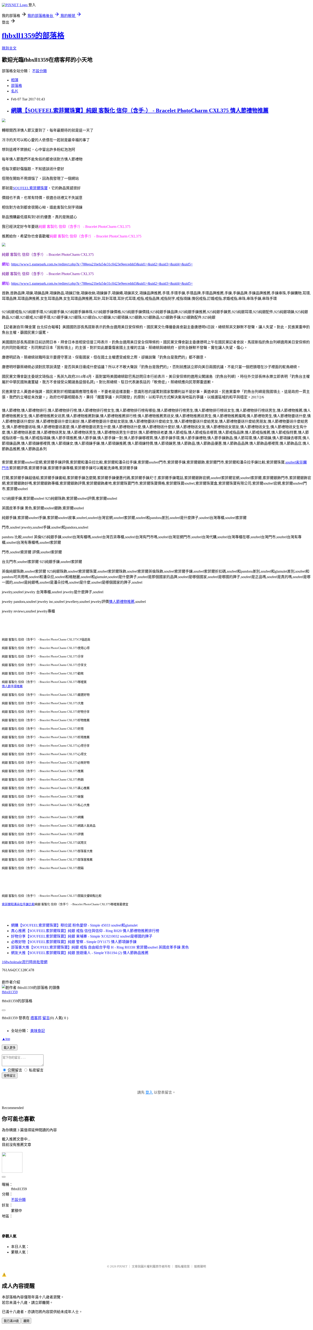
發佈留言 (10, 1075)
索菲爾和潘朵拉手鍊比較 (18, 904)
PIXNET (122, 1266)
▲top (6, 1039)
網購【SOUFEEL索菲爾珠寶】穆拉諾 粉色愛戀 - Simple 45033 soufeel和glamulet (74, 925)
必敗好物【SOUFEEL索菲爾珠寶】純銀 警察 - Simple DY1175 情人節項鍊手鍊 (74, 942)
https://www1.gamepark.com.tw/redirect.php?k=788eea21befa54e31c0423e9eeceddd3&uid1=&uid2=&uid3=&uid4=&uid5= (102, 264)
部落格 (16, 86)
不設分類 (39, 71)
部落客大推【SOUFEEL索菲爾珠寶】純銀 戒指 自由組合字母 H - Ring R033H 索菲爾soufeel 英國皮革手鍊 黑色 (100, 947)
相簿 (14, 80)
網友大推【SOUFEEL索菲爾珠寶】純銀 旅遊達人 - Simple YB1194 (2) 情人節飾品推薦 (79, 953)
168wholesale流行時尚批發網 (24, 962)
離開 (26, 1321)
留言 (46, 1018)
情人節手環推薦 (12, 686)
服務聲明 (200, 1266)
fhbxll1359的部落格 (33, 35)
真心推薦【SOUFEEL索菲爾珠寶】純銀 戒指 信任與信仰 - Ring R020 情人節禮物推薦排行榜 (85, 931)
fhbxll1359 (10, 992)
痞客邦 (35, 1018)
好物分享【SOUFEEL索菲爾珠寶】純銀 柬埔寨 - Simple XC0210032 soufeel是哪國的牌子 (81, 936)
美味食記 (37, 1031)
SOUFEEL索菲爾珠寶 (30, 188)
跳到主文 (9, 48)
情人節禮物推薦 (122, 602)
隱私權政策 (182, 1266)
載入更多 (10, 1047)
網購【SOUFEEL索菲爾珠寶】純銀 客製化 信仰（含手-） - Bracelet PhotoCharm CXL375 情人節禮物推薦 (140, 110)
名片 (14, 91)
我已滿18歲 (11, 1321)
